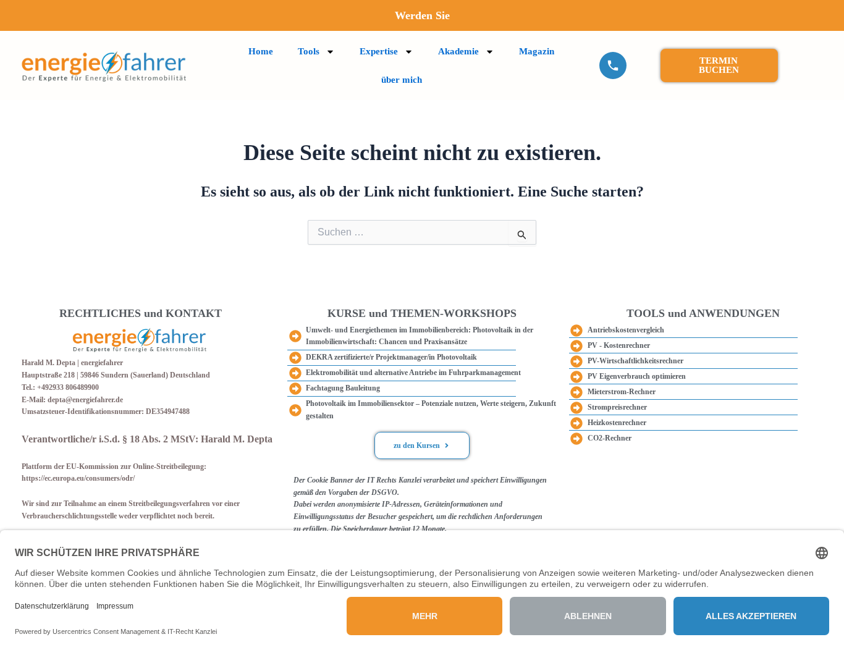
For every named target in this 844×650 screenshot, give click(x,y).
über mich (401, 80)
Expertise (379, 51)
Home (260, 51)
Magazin (536, 51)
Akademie (458, 51)
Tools (308, 51)
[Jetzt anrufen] (613, 65)
